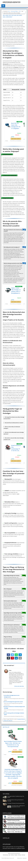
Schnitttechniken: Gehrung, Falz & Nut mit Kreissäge (15, 800)
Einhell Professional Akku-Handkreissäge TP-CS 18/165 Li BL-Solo (16, 448)
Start (9, 11)
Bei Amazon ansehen (16, 138)
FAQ (20, 11)
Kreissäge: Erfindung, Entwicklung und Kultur (15, 803)
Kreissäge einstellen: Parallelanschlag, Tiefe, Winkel (15, 797)
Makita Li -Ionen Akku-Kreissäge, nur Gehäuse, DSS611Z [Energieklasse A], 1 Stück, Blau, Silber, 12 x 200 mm (16, 290)
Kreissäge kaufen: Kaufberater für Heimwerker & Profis (18, 806)
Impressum (25, 858)
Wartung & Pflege (14, 11)
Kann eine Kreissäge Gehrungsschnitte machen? (13, 701)
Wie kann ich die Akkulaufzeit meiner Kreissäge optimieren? (14, 433)
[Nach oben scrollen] (26, 859)
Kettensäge (23, 854)
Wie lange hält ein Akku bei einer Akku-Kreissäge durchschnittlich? (14, 417)
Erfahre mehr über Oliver (19, 686)
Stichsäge (19, 854)
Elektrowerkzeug (5, 854)
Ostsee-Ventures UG (10, 858)
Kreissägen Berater (11, 2)
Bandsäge (12, 854)
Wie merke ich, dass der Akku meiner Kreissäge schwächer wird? (14, 438)
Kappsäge (15, 854)
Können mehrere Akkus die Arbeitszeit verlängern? (12, 427)
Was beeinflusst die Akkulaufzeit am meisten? (14, 422)
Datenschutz (19, 858)
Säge (9, 854)
